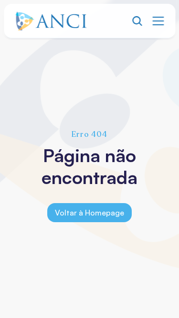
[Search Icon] (137, 21)
